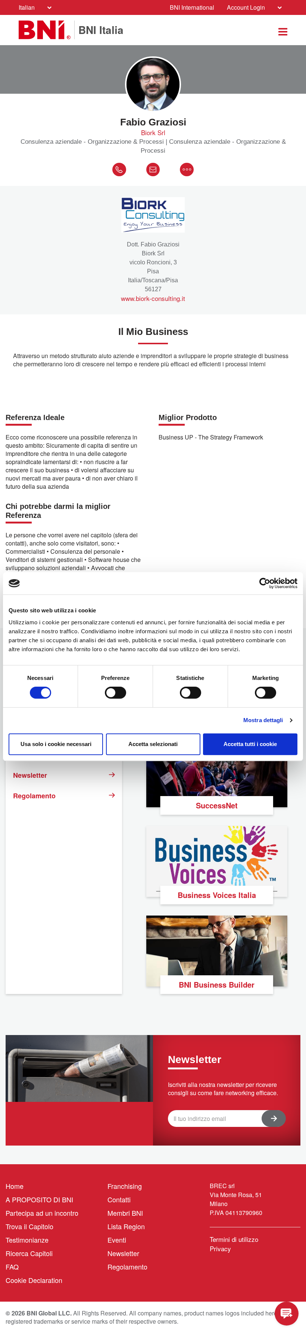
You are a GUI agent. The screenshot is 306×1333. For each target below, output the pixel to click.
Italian (27, 7)
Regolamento (34, 796)
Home (15, 1186)
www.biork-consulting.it (153, 298)
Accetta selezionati (153, 744)
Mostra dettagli (263, 720)
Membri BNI (125, 1213)
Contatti (119, 1199)
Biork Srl (153, 132)
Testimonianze (27, 1240)
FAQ (12, 1266)
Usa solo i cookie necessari (56, 744)
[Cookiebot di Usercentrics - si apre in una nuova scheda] (264, 583)
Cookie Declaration (34, 1280)
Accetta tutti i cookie (250, 744)
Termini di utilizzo (234, 1239)
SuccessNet (217, 805)
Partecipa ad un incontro (42, 1213)
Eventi (116, 1240)
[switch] (115, 693)
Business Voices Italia (217, 894)
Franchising (124, 1186)
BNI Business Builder (217, 984)
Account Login (246, 7)
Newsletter (30, 775)
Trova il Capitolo (29, 1226)
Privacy (220, 1248)
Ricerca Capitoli (29, 1253)
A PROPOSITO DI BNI (39, 1199)
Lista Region (126, 1226)
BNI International (192, 7)
